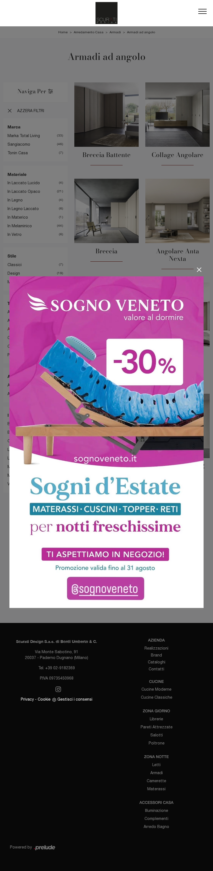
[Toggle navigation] (202, 13)
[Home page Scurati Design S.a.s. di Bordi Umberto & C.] (106, 13)
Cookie (44, 699)
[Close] (199, 269)
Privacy (27, 699)
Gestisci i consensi (74, 699)
